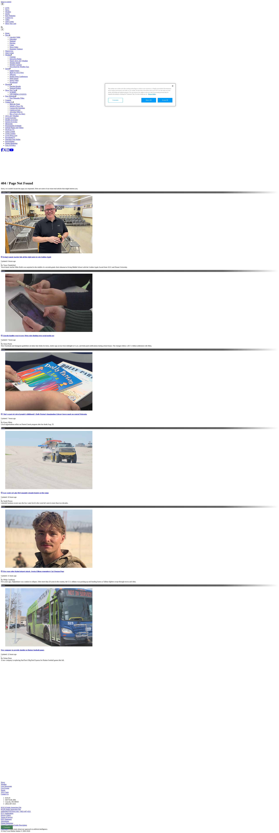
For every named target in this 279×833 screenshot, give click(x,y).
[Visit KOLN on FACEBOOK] (2, 151)
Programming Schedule (13, 126)
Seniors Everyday (11, 122)
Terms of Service (7, 817)
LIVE (7, 8)
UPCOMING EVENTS (18, 94)
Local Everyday (10, 118)
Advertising (5, 821)
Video (7, 20)
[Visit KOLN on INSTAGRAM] (8, 151)
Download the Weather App (19, 67)
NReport (13, 74)
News (7, 10)
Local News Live (11, 135)
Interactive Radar (15, 59)
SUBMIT (13, 92)
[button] (9, 35)
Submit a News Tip (16, 106)
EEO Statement (6, 819)
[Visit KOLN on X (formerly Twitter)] (5, 151)
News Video (14, 47)
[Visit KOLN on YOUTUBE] (12, 151)
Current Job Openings (17, 108)
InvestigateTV (10, 137)
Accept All (165, 100)
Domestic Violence (16, 49)
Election (12, 43)
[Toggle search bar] (2, 27)
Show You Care (10, 23)
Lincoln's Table (15, 37)
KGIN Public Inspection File (11, 809)
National (12, 41)
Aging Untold (10, 132)
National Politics (15, 88)
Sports (7, 14)
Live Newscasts (6, 786)
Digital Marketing (11, 143)
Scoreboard (13, 82)
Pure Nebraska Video (17, 98)
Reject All (149, 100)
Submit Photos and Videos (14, 128)
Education (13, 39)
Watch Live (9, 51)
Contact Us (9, 18)
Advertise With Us (16, 112)
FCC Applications (7, 813)
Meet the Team (15, 104)
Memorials (9, 124)
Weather (8, 12)
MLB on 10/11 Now (17, 73)
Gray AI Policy (10, 145)
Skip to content (6, 2)
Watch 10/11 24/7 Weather (19, 61)
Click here (4, 829)
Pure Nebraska (10, 16)
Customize (115, 100)
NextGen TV (9, 130)
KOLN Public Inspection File (11, 807)
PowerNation (9, 141)
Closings (13, 57)
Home (7, 33)
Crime (12, 45)
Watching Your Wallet (12, 139)
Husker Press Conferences (19, 76)
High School (14, 78)
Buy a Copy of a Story (17, 114)
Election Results (15, 86)
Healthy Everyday (11, 120)
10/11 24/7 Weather (12, 116)
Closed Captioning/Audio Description (14, 825)
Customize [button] (7, 827)
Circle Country (10, 133)
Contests (8, 100)
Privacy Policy (6, 815)
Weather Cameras (16, 65)
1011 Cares (5, 792)
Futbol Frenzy (14, 71)
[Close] (2, 29)
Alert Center (9, 22)
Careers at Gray (15, 110)
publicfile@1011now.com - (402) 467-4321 (16, 811)
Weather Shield (15, 63)
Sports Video (14, 80)
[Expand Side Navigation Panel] (2, 4)
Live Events (5, 788)
